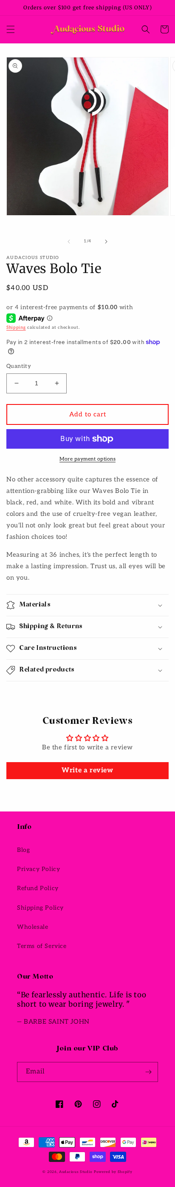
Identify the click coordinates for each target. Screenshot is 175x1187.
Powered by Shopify (113, 1172)
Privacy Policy (38, 869)
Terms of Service (42, 946)
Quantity (18, 366)
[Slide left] (68, 241)
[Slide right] (106, 241)
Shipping (16, 327)
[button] (10, 29)
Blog (23, 850)
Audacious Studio (75, 1172)
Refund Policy (38, 888)
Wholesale (32, 927)
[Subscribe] (148, 1072)
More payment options (87, 459)
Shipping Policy (40, 907)
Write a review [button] (87, 770)
